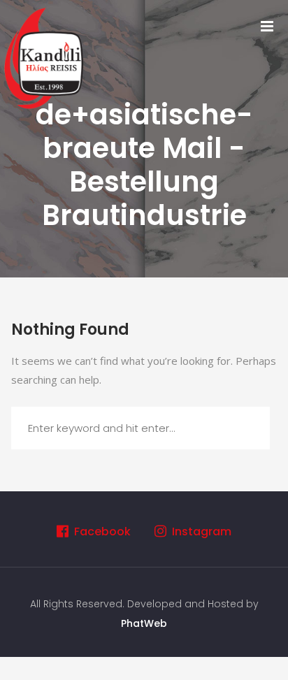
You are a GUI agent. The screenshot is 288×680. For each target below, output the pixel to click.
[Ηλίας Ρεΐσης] (45, 56)
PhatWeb (144, 623)
